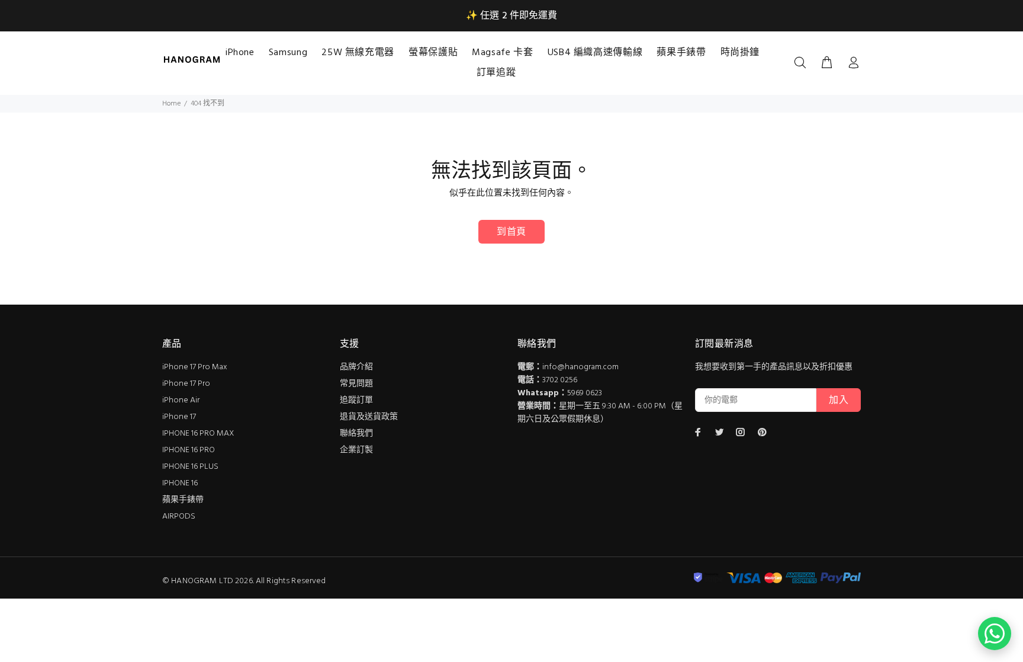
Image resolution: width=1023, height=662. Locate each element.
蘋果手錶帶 (183, 500)
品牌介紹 (356, 367)
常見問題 (356, 384)
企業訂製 (356, 450)
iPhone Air (181, 400)
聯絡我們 (356, 433)
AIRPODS (178, 516)
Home (171, 104)
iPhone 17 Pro (186, 384)
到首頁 (511, 232)
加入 (838, 400)
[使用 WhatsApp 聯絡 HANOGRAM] (994, 633)
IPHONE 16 (180, 483)
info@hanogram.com (580, 367)
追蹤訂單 (356, 400)
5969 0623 (584, 393)
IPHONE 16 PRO (188, 450)
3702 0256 (559, 380)
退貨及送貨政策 (369, 417)
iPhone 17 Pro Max (194, 367)
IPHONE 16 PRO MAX (198, 433)
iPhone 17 (179, 417)
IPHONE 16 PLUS (190, 467)
